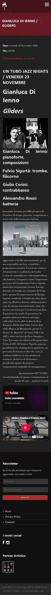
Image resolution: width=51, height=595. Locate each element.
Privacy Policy (13, 516)
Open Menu (47, 4)
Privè (8, 511)
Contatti (9, 522)
